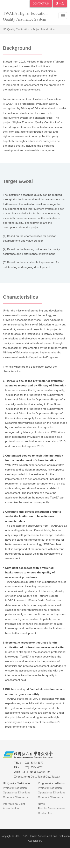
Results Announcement (52, 808)
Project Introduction (15, 787)
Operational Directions (16, 792)
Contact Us (41, 3)
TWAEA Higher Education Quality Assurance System (25, 16)
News (41, 803)
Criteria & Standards (15, 797)
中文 (61, 3)
